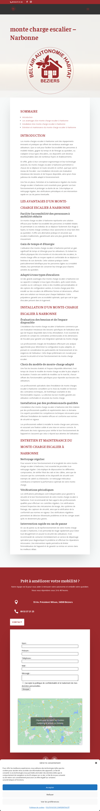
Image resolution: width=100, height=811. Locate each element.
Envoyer (26, 689)
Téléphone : (27, 658)
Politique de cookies (36, 807)
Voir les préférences (50, 801)
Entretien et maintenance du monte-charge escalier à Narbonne (49, 127)
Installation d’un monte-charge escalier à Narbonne (43, 124)
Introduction (27, 117)
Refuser (50, 794)
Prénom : (25, 650)
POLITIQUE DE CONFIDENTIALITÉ (57, 807)
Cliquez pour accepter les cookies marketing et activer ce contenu (50, 721)
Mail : (24, 665)
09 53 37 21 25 (17, 2)
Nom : (24, 643)
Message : (26, 673)
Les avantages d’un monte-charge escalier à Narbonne (45, 120)
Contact (17, 622)
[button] (96, 763)
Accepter (50, 787)
